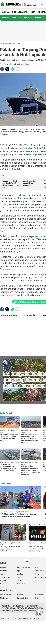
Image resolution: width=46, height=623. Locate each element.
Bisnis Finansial (40, 577)
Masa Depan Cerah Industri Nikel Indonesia (30, 183)
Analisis (20, 574)
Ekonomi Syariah (19, 12)
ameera (5, 12)
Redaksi (20, 595)
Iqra (18, 571)
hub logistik (34, 154)
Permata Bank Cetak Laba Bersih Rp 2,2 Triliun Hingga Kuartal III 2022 (10, 184)
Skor (36, 567)
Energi (13, 17)
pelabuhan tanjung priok (9, 315)
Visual (19, 580)
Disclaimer (4, 598)
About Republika (6, 595)
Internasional (5, 577)
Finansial (5, 17)
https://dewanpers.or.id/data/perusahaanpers (19, 611)
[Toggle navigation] (2, 4)
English (37, 580)
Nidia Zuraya (25, 64)
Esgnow (3, 580)
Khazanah (3, 571)
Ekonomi (9, 43)
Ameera (3, 567)
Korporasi (17, 43)
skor (33, 12)
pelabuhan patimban (29, 315)
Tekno (19, 577)
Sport (37, 574)
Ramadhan (21, 584)
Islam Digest (39, 571)
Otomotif (37, 17)
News (2, 574)
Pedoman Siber (40, 595)
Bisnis (20, 17)
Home (2, 43)
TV (1, 584)
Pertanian (28, 17)
